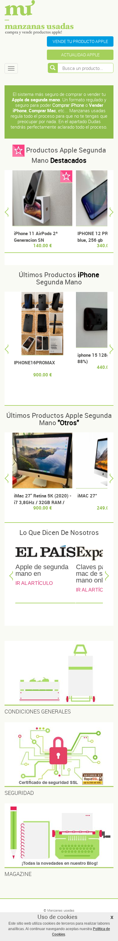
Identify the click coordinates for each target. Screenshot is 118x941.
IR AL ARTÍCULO (34, 583)
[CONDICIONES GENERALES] (59, 673)
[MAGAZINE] (59, 835)
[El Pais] (45, 552)
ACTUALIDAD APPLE (80, 54)
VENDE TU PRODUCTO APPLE (80, 41)
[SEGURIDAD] (59, 754)
